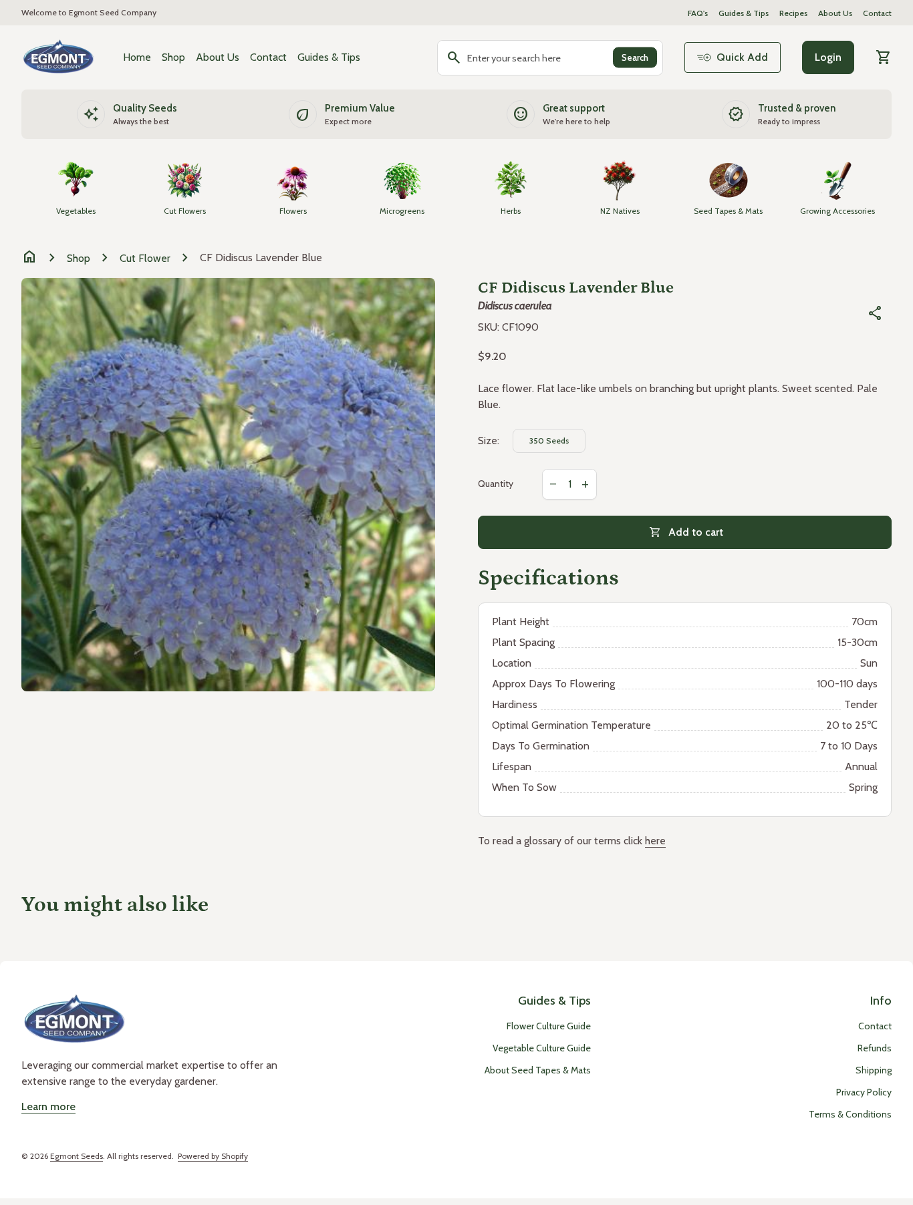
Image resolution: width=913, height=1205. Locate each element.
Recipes (793, 13)
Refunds (875, 1048)
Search (635, 57)
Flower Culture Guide (549, 1026)
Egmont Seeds (76, 1156)
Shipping (874, 1070)
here (655, 840)
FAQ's (698, 13)
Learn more (48, 1106)
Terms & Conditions (850, 1114)
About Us (835, 13)
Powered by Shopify (213, 1156)
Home (137, 57)
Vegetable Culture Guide (542, 1048)
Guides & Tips (744, 13)
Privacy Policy (864, 1092)
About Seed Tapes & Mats (538, 1070)
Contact (877, 13)
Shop (173, 57)
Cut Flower (145, 258)
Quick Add (742, 57)
